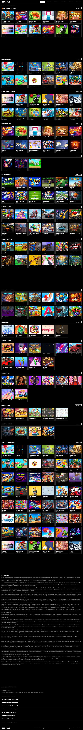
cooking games (68, 595)
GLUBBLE (6, 2)
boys (43, 594)
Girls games (12, 595)
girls (40, 656)
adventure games (16, 594)
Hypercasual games (70, 587)
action (39, 594)
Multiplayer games (4, 590)
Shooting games (78, 592)
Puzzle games (36, 589)
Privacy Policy (69, 728)
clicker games (42, 595)
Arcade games (33, 587)
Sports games (4, 592)
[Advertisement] (41, 48)
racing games (45, 592)
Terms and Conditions (77, 728)
